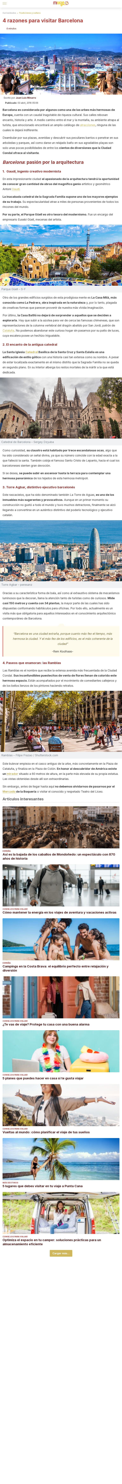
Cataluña (8, 330)
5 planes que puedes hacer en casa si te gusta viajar (43, 1078)
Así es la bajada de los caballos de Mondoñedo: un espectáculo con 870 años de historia (59, 856)
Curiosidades (9, 13)
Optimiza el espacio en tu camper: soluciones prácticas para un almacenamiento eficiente (52, 1242)
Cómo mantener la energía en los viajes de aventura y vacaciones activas (59, 912)
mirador (12, 773)
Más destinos (10, 1182)
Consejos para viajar (15, 909)
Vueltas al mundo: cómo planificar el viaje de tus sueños (46, 1132)
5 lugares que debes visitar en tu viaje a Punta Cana (43, 1186)
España (7, 851)
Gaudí (16, 189)
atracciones (87, 125)
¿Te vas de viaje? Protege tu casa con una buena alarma (46, 1024)
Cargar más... (61, 1253)
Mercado (9, 791)
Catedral (31, 352)
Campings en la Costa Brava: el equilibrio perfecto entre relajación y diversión (55, 968)
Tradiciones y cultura (30, 13)
